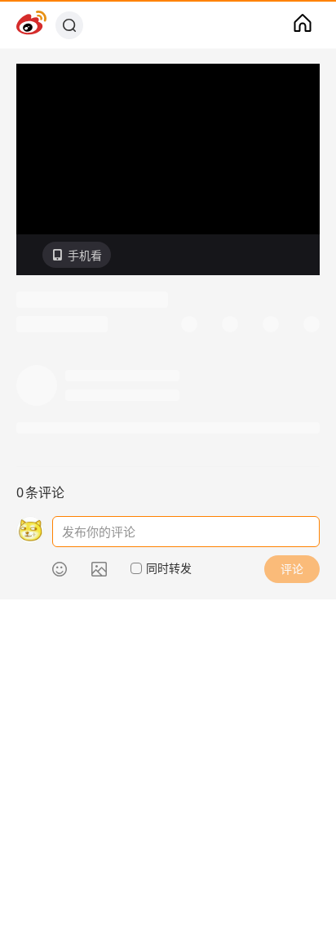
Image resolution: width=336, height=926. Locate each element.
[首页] (302, 25)
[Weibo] (31, 24)
